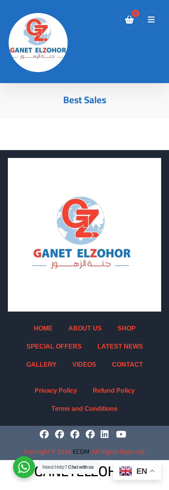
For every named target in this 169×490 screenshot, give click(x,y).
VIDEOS (84, 364)
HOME (43, 328)
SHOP (127, 328)
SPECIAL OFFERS (54, 346)
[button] (151, 20)
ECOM (81, 451)
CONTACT (127, 364)
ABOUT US (85, 328)
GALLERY (41, 364)
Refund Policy (114, 390)
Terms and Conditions (84, 408)
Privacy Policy (56, 390)
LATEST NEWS (120, 346)
